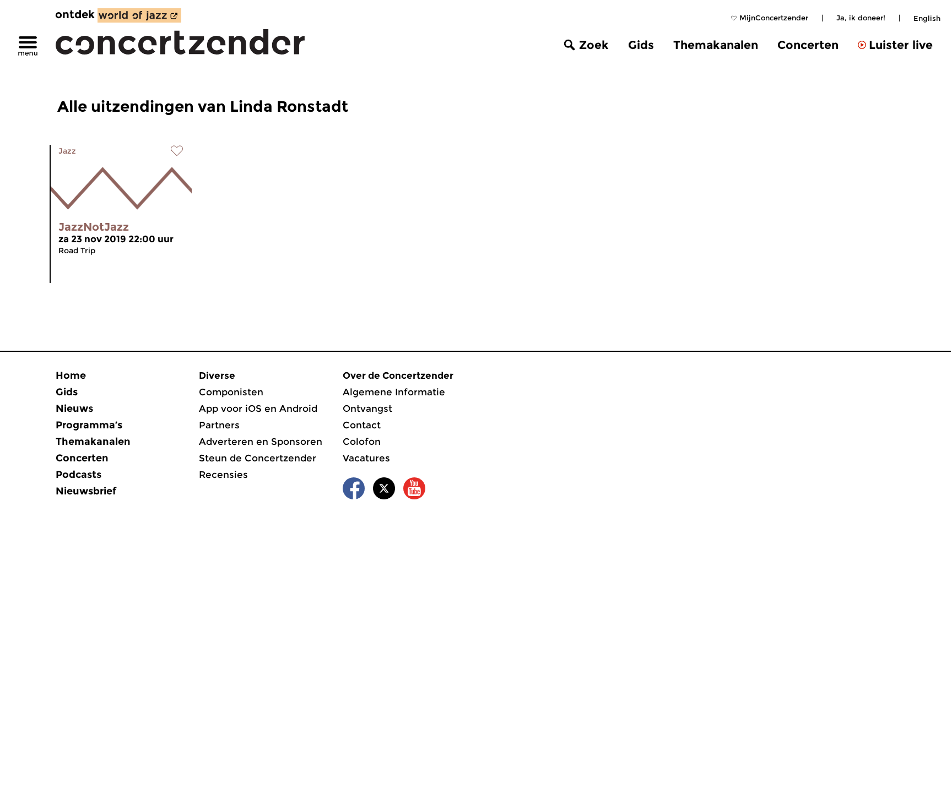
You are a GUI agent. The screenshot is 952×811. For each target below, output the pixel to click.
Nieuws (74, 408)
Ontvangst (367, 408)
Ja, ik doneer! (860, 17)
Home (71, 375)
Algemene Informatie (394, 392)
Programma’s (89, 425)
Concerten (808, 45)
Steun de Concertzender (257, 458)
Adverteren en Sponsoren (260, 441)
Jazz (67, 151)
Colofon (362, 441)
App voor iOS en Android (258, 408)
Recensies (223, 474)
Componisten (231, 392)
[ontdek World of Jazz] (139, 15)
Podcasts (78, 475)
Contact (362, 425)
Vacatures (366, 458)
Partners (219, 425)
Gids (641, 45)
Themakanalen (715, 45)
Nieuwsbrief (86, 491)
